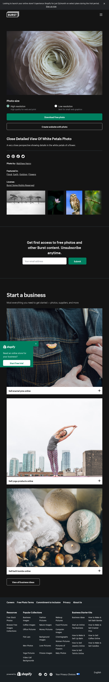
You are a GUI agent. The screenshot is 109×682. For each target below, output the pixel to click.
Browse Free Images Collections (12, 627)
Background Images (44, 638)
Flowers (32, 174)
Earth (15, 174)
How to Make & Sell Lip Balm (78, 637)
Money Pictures (46, 629)
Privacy (67, 602)
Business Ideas (78, 617)
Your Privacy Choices (66, 674)
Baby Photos (61, 652)
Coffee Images (29, 624)
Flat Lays (26, 636)
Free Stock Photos (11, 619)
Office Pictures (29, 629)
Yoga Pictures (29, 652)
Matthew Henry (23, 163)
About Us (77, 602)
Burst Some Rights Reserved (20, 185)
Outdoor (23, 174)
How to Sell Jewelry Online (78, 644)
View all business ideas (23, 582)
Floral (9, 174)
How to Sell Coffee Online (94, 637)
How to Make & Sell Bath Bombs (95, 619)
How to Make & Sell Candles (94, 644)
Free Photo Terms (25, 602)
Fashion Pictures (42, 619)
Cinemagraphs (62, 636)
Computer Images (60, 631)
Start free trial (16, 363)
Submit (77, 261)
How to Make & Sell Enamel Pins (94, 627)
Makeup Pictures (59, 619)
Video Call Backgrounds (28, 659)
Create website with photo (54, 126)
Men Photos (28, 645)
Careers (10, 602)
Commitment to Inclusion (48, 602)
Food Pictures (61, 624)
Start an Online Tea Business (78, 626)
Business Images (27, 619)
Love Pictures (45, 645)
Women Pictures (63, 641)
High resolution (18, 106)
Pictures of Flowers (60, 647)
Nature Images (45, 624)
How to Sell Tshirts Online (78, 652)
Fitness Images (45, 652)
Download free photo (54, 117)
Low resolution (65, 106)
